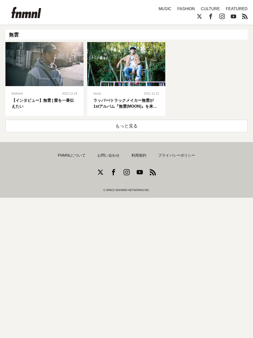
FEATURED (237, 9)
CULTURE (210, 9)
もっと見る (126, 125)
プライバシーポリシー (176, 155)
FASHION (186, 9)
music (97, 93)
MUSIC (165, 9)
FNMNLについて (71, 155)
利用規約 (138, 155)
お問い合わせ (108, 155)
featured (17, 93)
